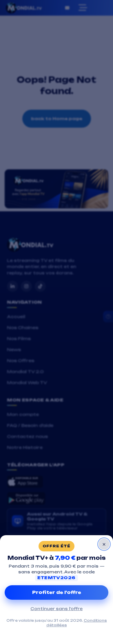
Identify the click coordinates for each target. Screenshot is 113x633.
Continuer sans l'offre (56, 608)
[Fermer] (104, 544)
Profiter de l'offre (56, 592)
